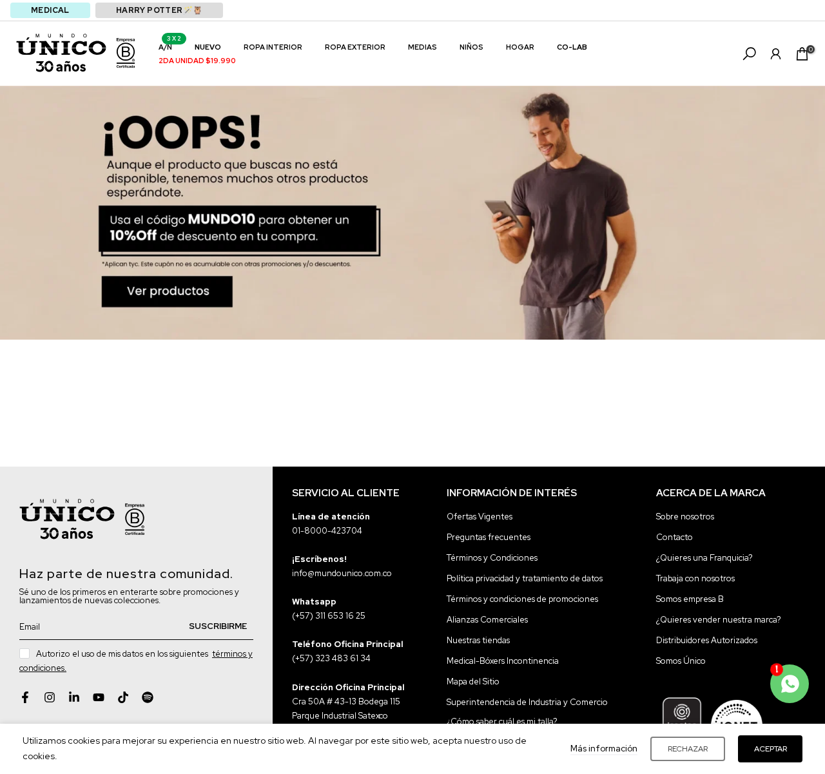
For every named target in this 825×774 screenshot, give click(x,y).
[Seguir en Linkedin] (74, 697)
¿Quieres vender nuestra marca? (718, 619)
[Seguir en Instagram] (49, 697)
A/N (170, 46)
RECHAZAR (688, 749)
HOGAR (520, 47)
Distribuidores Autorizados (706, 640)
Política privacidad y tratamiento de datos (525, 578)
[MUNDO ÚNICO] (61, 52)
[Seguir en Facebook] (25, 697)
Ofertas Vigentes (479, 516)
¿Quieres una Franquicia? (704, 557)
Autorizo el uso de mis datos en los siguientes (136, 660)
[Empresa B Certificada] (126, 53)
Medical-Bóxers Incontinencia (503, 660)
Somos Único (681, 660)
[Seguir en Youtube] (98, 697)
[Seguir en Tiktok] (123, 697)
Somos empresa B (690, 599)
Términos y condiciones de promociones (522, 599)
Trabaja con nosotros (695, 578)
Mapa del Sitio (473, 681)
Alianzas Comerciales (487, 619)
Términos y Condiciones (492, 557)
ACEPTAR (770, 749)
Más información (603, 748)
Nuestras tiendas (478, 640)
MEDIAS (422, 47)
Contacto (674, 537)
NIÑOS (471, 47)
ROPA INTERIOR (273, 47)
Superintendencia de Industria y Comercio (527, 702)
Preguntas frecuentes (488, 537)
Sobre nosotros (685, 516)
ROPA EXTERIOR (355, 47)
